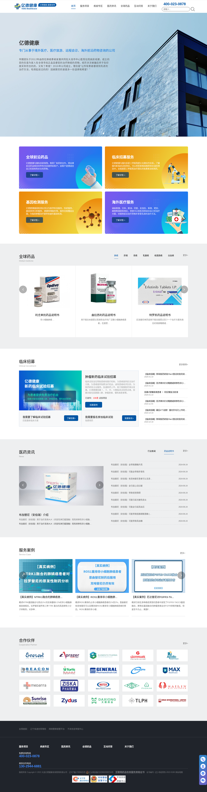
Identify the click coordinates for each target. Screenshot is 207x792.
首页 (73, 6)
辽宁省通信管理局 (38, 729)
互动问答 (138, 6)
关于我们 (152, 6)
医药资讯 (111, 6)
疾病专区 (98, 6)
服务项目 (84, 6)
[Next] (184, 289)
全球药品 (125, 6)
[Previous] (23, 289)
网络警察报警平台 (57, 729)
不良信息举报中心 (75, 729)
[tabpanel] (103, 68)
